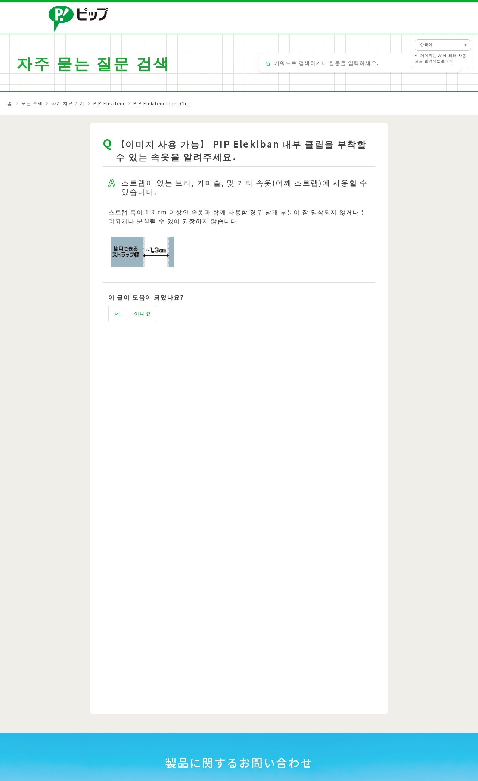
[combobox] (359, 62)
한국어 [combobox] (426, 45)
